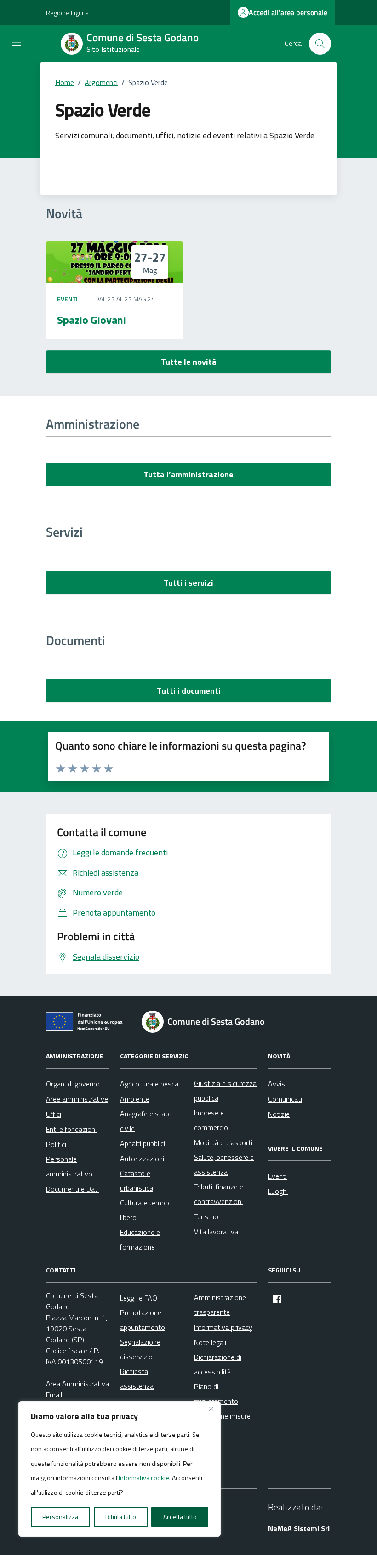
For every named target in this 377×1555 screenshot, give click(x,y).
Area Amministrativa (77, 1383)
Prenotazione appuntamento (142, 1320)
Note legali (210, 1342)
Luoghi (278, 1191)
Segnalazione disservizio (140, 1349)
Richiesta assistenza (137, 1378)
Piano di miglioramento (216, 1394)
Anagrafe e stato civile (146, 1121)
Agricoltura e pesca (149, 1083)
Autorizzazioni (142, 1158)
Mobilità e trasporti (223, 1142)
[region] (119, 1469)
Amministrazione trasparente (220, 1305)
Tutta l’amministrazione (188, 474)
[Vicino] (211, 1408)
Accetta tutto (180, 1516)
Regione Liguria (67, 12)
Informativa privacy (223, 1327)
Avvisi (277, 1083)
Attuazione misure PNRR (222, 1423)
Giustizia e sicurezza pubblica (225, 1090)
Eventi (67, 299)
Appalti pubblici (142, 1143)
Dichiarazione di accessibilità (217, 1364)
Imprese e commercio (211, 1120)
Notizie (279, 1114)
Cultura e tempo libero (144, 1210)
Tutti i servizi (188, 583)
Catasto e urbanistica (136, 1180)
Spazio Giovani (91, 319)
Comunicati (285, 1098)
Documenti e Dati (72, 1188)
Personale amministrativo (69, 1166)
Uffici (53, 1114)
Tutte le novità (189, 362)
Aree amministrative (77, 1098)
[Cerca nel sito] (320, 44)
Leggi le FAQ (138, 1297)
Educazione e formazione (140, 1239)
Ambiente (134, 1098)
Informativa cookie (144, 1477)
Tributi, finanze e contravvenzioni (218, 1194)
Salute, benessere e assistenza (224, 1164)
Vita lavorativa (216, 1231)
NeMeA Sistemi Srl (299, 1528)
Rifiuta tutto (120, 1516)
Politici (56, 1144)
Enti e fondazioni (71, 1129)
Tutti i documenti (189, 690)
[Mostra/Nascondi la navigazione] (16, 42)
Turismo (206, 1216)
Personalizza (60, 1516)
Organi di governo (73, 1083)
